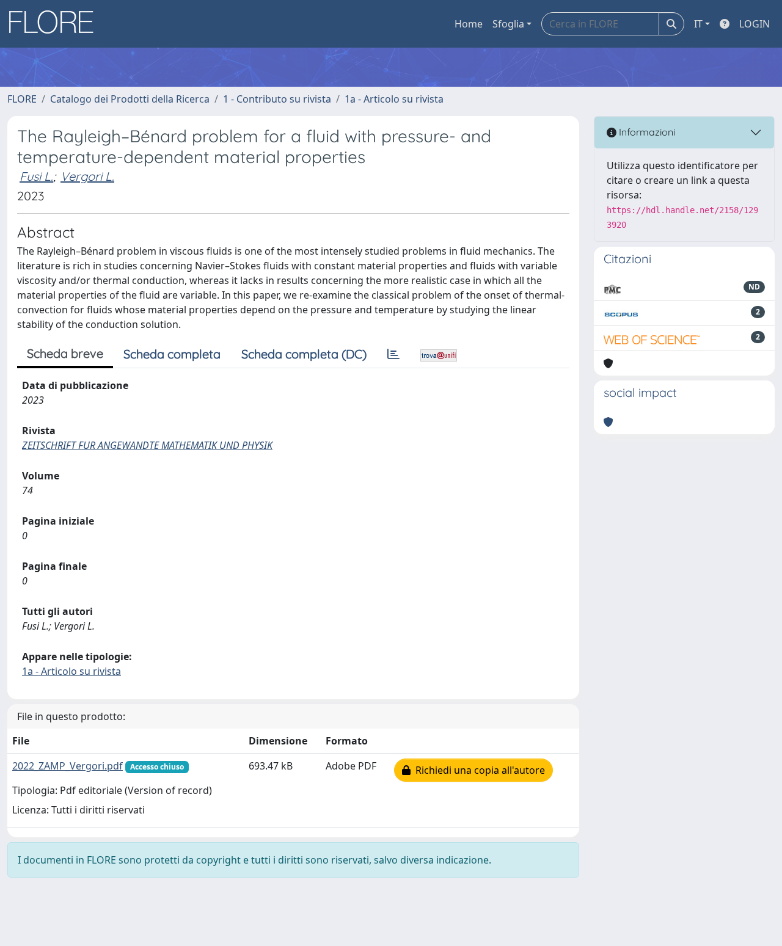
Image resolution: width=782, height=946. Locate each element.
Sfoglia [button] (508, 24)
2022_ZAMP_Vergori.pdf (67, 766)
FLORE (22, 99)
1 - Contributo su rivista (277, 99)
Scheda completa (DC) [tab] (304, 354)
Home (469, 24)
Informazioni (645, 132)
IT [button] (698, 24)
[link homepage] (55, 23)
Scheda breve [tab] (65, 353)
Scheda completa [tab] (172, 354)
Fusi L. (36, 176)
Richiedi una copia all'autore (478, 770)
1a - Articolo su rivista (394, 99)
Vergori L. (87, 176)
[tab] (393, 354)
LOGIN (754, 24)
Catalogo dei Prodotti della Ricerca (130, 99)
